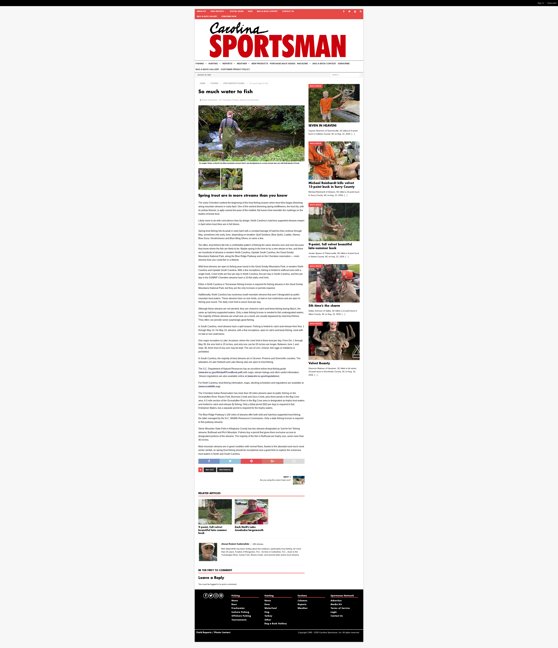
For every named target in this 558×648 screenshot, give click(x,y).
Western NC (225, 470)
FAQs (250, 11)
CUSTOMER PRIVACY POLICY (235, 69)
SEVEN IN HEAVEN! (322, 125)
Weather (303, 608)
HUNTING (213, 63)
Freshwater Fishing (230, 100)
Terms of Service (340, 608)
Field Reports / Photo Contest (213, 632)
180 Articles (258, 544)
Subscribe (552, 3)
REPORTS (227, 63)
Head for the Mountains (249, 100)
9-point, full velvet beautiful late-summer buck (212, 530)
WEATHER (242, 63)
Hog (266, 612)
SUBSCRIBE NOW (228, 16)
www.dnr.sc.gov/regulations (263, 376)
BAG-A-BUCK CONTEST (267, 11)
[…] (353, 134)
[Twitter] (349, 11)
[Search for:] (345, 75)
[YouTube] (355, 11)
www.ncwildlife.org (209, 386)
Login (334, 612)
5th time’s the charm (324, 305)
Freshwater (238, 608)
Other (267, 620)
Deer (267, 604)
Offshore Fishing (241, 616)
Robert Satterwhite (209, 100)
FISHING (200, 63)
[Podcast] (360, 11)
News (234, 601)
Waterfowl (270, 608)
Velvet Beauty (319, 363)
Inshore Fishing (240, 612)
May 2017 (210, 470)
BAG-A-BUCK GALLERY (207, 16)
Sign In (541, 3)
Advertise (336, 601)
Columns (302, 601)
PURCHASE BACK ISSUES (282, 63)
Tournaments (239, 620)
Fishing (214, 83)
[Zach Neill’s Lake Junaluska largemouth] (251, 511)
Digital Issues (237, 11)
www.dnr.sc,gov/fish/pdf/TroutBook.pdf (220, 372)
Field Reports (217, 11)
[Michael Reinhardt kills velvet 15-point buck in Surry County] (334, 160)
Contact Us (288, 11)
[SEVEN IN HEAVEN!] (334, 103)
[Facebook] (343, 11)
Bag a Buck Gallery (275, 624)
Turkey (268, 616)
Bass (234, 604)
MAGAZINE (302, 63)
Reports (302, 604)
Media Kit (201, 11)
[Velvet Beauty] (334, 341)
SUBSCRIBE (344, 63)
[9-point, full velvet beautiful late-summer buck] (215, 511)
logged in (214, 584)
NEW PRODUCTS (260, 63)
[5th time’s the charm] (334, 283)
